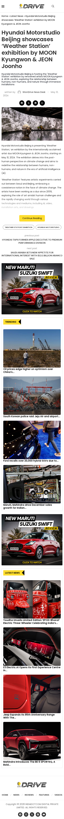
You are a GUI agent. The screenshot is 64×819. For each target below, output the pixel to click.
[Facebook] (20, 814)
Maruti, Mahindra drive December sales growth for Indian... (27, 506)
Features (44, 794)
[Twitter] (32, 814)
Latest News (16, 16)
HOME (5, 794)
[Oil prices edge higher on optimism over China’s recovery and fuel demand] (32, 348)
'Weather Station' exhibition (18, 227)
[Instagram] (26, 814)
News (16, 794)
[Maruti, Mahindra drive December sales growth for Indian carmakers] (32, 484)
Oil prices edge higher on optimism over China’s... (28, 370)
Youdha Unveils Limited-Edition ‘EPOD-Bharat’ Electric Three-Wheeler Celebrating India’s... (31, 621)
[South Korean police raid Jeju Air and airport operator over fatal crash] (32, 395)
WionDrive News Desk (34, 92)
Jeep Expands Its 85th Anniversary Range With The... (29, 716)
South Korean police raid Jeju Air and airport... (31, 416)
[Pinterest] (38, 814)
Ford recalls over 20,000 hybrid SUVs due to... (31, 460)
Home (5, 16)
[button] (22, 103)
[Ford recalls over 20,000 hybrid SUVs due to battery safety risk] (32, 440)
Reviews (29, 794)
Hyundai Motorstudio (48, 227)
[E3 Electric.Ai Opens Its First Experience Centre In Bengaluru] (32, 646)
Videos (58, 794)
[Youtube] (44, 814)
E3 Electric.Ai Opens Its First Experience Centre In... (31, 669)
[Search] (53, 6)
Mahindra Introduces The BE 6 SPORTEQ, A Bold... (29, 763)
